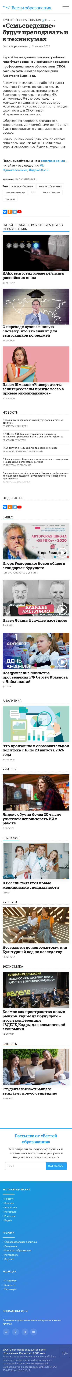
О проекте (10, 1280)
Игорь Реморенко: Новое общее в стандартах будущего (34, 565)
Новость (50, 20)
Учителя (21, 439)
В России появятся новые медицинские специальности (31, 885)
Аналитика (10, 1207)
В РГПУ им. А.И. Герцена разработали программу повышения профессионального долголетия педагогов (33, 435)
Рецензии (9, 1216)
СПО (33, 192)
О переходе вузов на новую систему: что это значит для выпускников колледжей (30, 331)
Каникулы (22, 425)
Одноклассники (15, 170)
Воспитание (24, 465)
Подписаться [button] (56, 1166)
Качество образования (22, 19)
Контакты (10, 1285)
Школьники (23, 481)
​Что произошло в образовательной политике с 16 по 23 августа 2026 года (36, 750)
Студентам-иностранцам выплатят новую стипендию (30, 1091)
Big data (9, 1259)
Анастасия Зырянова (22, 186)
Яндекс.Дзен (38, 170)
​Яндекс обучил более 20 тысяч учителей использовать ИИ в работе (32, 818)
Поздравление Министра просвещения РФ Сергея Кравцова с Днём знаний (35, 677)
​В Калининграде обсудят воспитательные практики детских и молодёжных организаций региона (35, 460)
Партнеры (10, 1289)
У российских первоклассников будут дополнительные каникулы (33, 421)
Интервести (11, 1254)
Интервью (10, 1211)
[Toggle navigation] (66, 7)
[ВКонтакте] (5, 212)
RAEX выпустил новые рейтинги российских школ (33, 275)
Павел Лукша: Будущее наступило (35, 620)
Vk (42, 165)
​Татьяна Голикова (51, 192)
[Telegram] (14, 212)
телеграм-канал (53, 160)
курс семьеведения (15, 192)
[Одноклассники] (10, 212)
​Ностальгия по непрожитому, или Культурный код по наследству (35, 949)
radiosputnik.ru (26, 179)
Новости (9, 1198)
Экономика (10, 1246)
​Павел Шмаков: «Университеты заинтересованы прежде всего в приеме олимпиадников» (33, 388)
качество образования (50, 186)
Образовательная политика (20, 1241)
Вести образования (15, 46)
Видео (8, 1220)
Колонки (9, 1203)
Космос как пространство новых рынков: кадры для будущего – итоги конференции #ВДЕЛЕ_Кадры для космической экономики (34, 1020)
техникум (10, 198)
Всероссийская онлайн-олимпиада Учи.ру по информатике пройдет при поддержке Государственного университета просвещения (35, 475)
